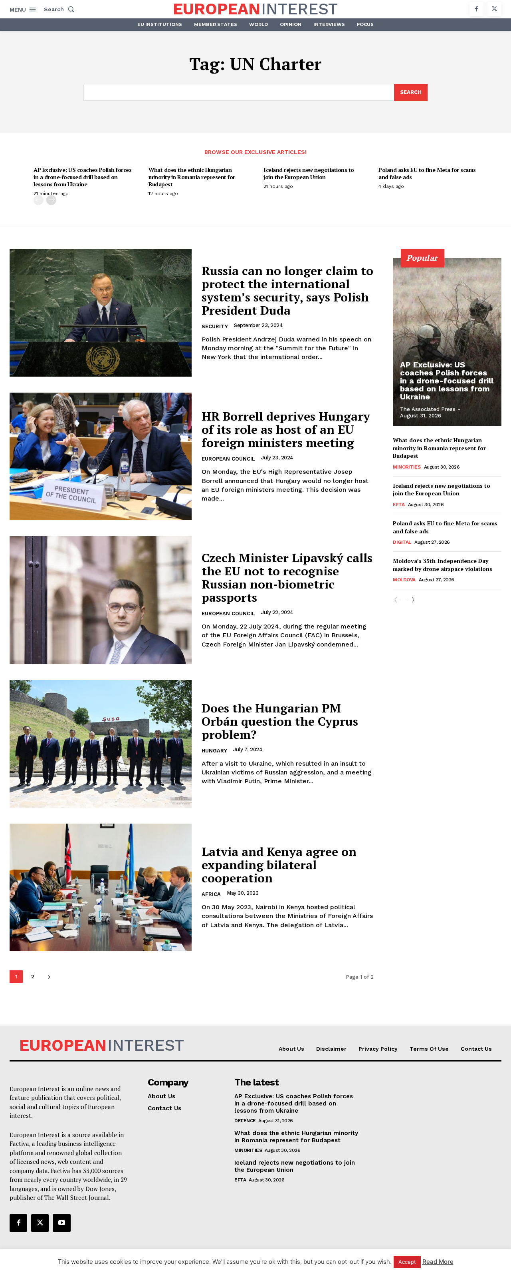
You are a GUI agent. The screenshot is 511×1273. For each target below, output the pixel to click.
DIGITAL (402, 542)
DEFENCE (245, 1120)
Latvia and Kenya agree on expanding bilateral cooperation (279, 865)
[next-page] (51, 200)
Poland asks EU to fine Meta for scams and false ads (427, 173)
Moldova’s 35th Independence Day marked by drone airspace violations (442, 565)
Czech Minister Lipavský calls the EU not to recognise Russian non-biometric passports (287, 577)
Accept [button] (407, 1262)
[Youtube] (61, 1223)
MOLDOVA (404, 580)
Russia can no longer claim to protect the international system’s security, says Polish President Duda (287, 290)
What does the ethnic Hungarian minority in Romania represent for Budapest (192, 177)
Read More (438, 1261)
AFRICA (211, 894)
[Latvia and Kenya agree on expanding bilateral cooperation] (101, 887)
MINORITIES (406, 467)
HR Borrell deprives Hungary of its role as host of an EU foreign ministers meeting (286, 429)
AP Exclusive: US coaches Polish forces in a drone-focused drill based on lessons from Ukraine (82, 177)
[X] (494, 9)
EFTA (398, 504)
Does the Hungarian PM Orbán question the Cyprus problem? (280, 721)
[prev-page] (39, 200)
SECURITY (215, 326)
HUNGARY (214, 751)
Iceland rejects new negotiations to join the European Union (308, 173)
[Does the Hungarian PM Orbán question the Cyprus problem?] (101, 744)
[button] (60, 9)
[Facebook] (476, 9)
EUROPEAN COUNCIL (228, 459)
